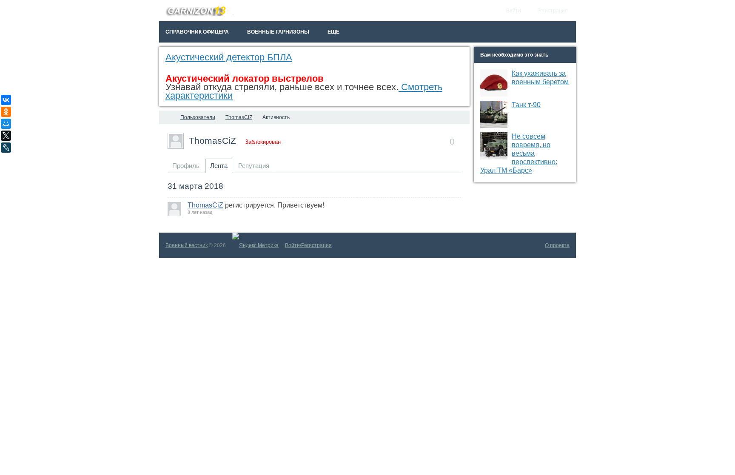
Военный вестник (186, 245)
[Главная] (166, 117)
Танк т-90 (526, 104)
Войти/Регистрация (308, 245)
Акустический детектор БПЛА (228, 57)
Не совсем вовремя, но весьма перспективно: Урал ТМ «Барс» (518, 153)
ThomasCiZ (212, 140)
